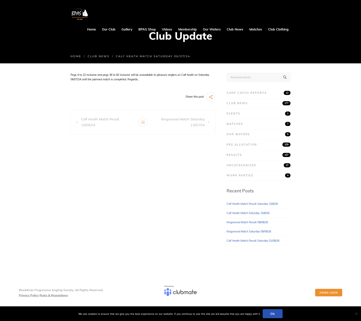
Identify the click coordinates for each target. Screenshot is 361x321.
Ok (272, 314)
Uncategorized (257, 165)
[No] (356, 314)
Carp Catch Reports (257, 93)
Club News (98, 56)
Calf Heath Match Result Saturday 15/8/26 (252, 204)
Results (257, 155)
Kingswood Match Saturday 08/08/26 (249, 231)
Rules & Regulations (53, 295)
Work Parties (257, 175)
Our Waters (257, 134)
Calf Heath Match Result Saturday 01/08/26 (253, 240)
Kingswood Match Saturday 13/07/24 (183, 122)
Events (257, 113)
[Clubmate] (180, 292)
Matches (257, 124)
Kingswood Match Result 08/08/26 (247, 222)
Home (76, 56)
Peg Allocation (257, 144)
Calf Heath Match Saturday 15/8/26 (248, 213)
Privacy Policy (29, 295)
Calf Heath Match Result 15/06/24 (100, 122)
